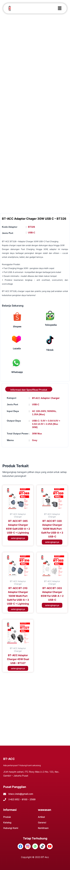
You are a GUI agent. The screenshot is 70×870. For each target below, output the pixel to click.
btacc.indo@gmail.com (20, 793)
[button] (59, 8)
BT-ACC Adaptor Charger (46, 398)
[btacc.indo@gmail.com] (4, 794)
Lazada (17, 348)
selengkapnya (18, 538)
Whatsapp (17, 372)
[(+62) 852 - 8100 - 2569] (4, 799)
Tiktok (50, 349)
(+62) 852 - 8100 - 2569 (21, 799)
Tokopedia (51, 324)
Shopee (17, 326)
